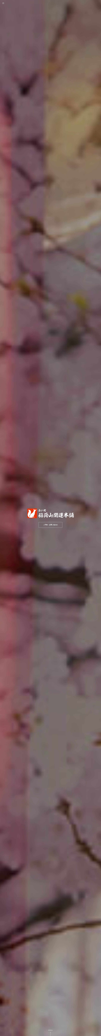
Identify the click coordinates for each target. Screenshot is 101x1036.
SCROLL (50, 1030)
